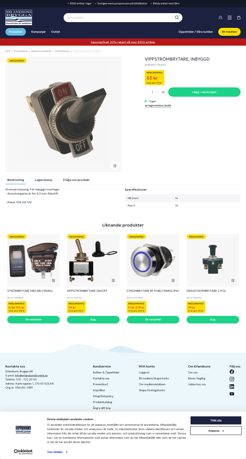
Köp (93, 319)
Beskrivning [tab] (15, 180)
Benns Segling (196, 378)
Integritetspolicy (103, 396)
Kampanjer (38, 31)
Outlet (55, 31)
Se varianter (33, 319)
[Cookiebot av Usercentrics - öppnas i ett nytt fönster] (23, 452)
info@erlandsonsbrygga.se (31, 375)
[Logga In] (220, 17)
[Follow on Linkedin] (233, 386)
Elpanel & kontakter (41, 51)
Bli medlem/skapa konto (154, 378)
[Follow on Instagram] (233, 379)
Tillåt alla (216, 420)
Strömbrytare (62, 51)
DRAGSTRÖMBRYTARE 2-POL (206, 291)
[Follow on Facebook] (233, 371)
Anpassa (213, 430)
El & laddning (21, 51)
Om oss (193, 372)
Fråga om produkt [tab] (76, 180)
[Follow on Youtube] (233, 394)
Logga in (144, 372)
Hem (7, 51)
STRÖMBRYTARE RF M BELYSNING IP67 (153, 291)
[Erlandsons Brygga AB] (18, 17)
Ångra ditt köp (102, 408)
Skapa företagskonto (152, 390)
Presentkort (100, 384)
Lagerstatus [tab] (43, 180)
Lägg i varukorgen (204, 92)
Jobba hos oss (197, 384)
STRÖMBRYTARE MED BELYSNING (30, 291)
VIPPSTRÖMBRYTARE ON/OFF (87, 291)
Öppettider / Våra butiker (195, 31)
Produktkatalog (102, 402)
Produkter (15, 31)
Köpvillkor (99, 390)
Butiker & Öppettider (106, 372)
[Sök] (176, 17)
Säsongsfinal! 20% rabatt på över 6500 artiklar (123, 42)
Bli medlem (229, 31)
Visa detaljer (55, 451)
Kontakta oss (101, 378)
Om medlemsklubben (152, 384)
